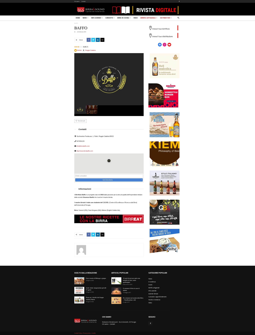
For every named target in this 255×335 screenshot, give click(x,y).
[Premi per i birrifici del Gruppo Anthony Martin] (79, 299)
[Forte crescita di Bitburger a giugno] (79, 280)
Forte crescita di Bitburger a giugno (96, 278)
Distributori (165, 18)
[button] (178, 18)
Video (135, 18)
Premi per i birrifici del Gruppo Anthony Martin (95, 298)
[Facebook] (179, 1)
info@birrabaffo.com (83, 146)
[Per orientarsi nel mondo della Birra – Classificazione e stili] (116, 300)
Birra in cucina (123, 18)
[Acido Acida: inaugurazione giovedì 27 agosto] (79, 290)
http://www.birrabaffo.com (84, 151)
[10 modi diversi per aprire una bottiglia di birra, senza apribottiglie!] (116, 280)
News (85, 18)
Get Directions (108, 180)
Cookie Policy (78, 333)
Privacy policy (87, 333)
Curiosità (109, 18)
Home (78, 18)
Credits (94, 333)
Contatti (83, 1)
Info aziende (96, 18)
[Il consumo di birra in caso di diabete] (116, 290)
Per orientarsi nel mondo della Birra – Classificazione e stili (133, 299)
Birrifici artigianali (148, 18)
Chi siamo (76, 1)
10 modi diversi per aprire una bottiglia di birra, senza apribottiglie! (131, 280)
